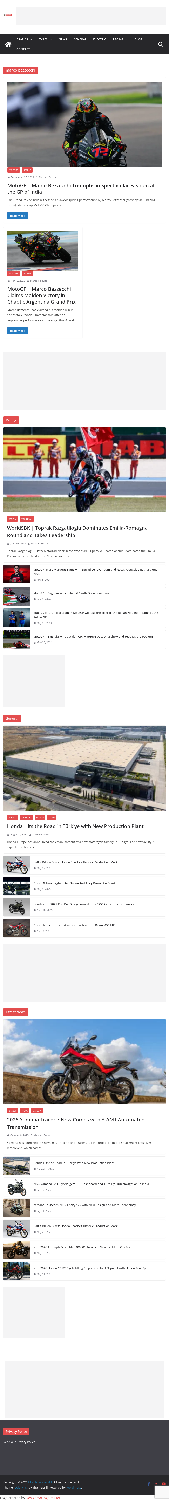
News (63, 39)
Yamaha (37, 1110)
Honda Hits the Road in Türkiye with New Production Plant (75, 826)
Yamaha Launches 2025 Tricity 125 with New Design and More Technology (84, 1205)
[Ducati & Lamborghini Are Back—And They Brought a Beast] (16, 886)
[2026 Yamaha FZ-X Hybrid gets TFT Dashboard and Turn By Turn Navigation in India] (16, 1187)
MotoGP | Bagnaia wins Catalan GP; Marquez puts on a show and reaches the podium (93, 636)
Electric (99, 39)
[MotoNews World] (8, 44)
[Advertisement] (91, 16)
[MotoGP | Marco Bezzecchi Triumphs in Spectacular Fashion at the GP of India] (84, 124)
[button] (30, 39)
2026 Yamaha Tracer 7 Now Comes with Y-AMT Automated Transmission (76, 1123)
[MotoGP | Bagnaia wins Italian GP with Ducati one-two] (16, 596)
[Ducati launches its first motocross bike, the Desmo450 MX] (16, 928)
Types (43, 39)
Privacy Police (26, 1442)
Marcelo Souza (47, 177)
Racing (118, 39)
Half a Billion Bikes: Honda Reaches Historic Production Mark (75, 862)
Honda (40, 817)
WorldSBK (26, 518)
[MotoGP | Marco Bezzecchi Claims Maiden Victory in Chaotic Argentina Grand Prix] (42, 251)
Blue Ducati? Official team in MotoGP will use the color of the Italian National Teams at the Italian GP (95, 615)
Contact (23, 49)
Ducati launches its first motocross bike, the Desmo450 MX (74, 925)
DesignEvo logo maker (43, 1498)
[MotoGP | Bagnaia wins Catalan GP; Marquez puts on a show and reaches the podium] (16, 639)
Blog (138, 39)
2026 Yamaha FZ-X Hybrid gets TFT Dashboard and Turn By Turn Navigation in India (91, 1184)
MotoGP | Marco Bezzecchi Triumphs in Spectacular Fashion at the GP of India (81, 188)
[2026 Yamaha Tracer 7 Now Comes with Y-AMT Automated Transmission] (84, 1061)
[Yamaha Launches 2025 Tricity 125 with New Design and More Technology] (16, 1208)
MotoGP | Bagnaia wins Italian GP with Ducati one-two (71, 593)
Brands (22, 39)
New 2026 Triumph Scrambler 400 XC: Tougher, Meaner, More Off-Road (83, 1247)
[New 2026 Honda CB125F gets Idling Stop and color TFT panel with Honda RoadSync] (16, 1271)
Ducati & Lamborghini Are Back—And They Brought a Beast (74, 883)
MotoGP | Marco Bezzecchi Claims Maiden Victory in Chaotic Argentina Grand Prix (41, 295)
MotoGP (13, 170)
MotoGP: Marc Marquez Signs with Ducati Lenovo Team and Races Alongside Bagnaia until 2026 (95, 572)
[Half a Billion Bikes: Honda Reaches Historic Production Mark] (16, 865)
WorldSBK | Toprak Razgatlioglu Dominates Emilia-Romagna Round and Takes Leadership (77, 531)
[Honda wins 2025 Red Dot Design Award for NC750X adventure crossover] (16, 907)
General (80, 39)
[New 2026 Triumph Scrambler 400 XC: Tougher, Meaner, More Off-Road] (16, 1250)
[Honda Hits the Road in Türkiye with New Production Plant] (84, 768)
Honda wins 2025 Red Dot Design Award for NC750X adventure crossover (83, 904)
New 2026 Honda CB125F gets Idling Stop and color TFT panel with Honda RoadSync (91, 1268)
